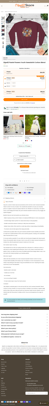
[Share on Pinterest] (26, 181)
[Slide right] (3, 49)
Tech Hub (27, 370)
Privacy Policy (4, 389)
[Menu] (1, 6)
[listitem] (24, 308)
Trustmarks (3, 395)
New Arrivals (3, 362)
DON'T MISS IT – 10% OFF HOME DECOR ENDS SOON (23, 1)
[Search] (45, 6)
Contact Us (3, 387)
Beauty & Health (28, 372)
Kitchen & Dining (28, 368)
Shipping (5, 59)
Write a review (24, 166)
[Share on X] (22, 181)
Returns (2, 385)
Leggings (3, 368)
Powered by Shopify (4, 404)
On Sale (2, 372)
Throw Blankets (28, 366)
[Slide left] (3, 15)
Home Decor (28, 362)
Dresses (3, 364)
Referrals (3, 393)
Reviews (3, 391)
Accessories (3, 370)
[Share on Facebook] (20, 181)
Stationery (27, 364)
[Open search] (14, 159)
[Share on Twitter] (24, 181)
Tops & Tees (4, 366)
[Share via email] (28, 181)
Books (26, 374)
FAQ (2, 381)
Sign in (7, 109)
